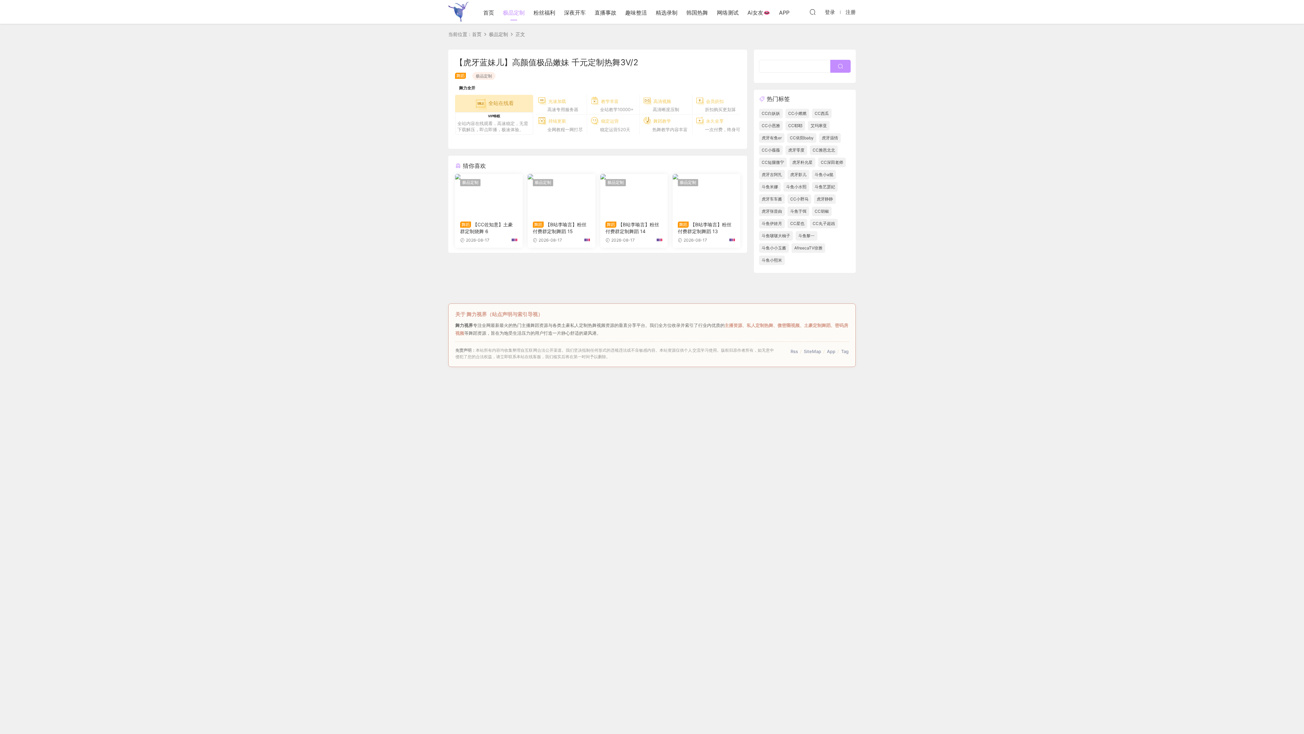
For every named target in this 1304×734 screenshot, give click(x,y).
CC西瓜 (822, 113)
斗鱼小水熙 (796, 186)
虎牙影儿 (798, 174)
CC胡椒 (822, 211)
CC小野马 (799, 199)
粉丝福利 (544, 12)
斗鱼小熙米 (772, 260)
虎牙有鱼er (772, 137)
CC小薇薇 (771, 150)
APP (784, 12)
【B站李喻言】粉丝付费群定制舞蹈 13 (704, 228)
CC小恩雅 (771, 125)
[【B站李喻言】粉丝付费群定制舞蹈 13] (706, 195)
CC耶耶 (795, 125)
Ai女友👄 (758, 12)
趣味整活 (636, 12)
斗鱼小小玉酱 (774, 247)
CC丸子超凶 (824, 223)
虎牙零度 (796, 150)
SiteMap (812, 351)
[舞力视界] (458, 12)
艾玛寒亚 (819, 125)
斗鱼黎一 (806, 235)
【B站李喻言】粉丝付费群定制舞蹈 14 (632, 228)
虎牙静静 (825, 199)
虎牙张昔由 (772, 211)
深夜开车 (575, 12)
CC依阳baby (802, 137)
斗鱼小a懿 (824, 174)
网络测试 (728, 12)
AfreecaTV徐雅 (808, 247)
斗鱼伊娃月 (772, 223)
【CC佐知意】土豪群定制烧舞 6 (486, 228)
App (831, 351)
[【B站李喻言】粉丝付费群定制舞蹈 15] (561, 195)
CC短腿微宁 (773, 162)
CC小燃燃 (797, 113)
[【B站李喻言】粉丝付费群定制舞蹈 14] (634, 195)
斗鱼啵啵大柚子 (776, 235)
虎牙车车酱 (772, 199)
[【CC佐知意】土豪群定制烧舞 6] (489, 195)
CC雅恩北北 (824, 150)
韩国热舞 (697, 12)
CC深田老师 (832, 162)
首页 (488, 12)
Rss (794, 351)
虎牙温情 (830, 137)
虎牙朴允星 (802, 162)
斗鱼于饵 (798, 211)
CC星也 (797, 223)
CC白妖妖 (771, 113)
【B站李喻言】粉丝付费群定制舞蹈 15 (559, 228)
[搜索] (812, 12)
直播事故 (605, 12)
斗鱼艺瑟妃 (825, 186)
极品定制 (514, 12)
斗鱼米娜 (770, 186)
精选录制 (666, 12)
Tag (845, 351)
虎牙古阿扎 (772, 174)
